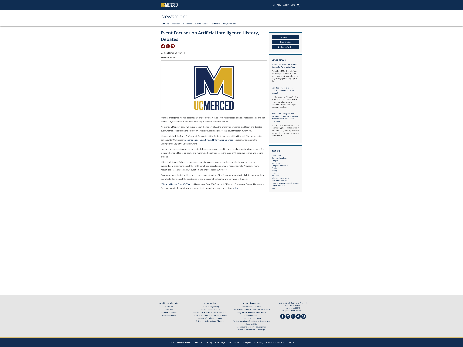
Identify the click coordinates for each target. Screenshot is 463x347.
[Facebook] (282, 317)
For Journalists (229, 24)
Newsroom (174, 17)
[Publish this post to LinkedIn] (172, 46)
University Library (169, 315)
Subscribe (286, 37)
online (235, 188)
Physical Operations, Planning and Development (251, 321)
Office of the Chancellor (251, 306)
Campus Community (280, 165)
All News (165, 24)
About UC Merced (184, 342)
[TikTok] (298, 316)
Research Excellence (279, 158)
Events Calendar (202, 24)
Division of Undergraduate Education (210, 321)
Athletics (216, 24)
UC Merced (169, 306)
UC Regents (246, 342)
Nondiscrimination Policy (276, 342)
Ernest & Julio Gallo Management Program (210, 315)
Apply (286, 4)
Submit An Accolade (286, 47)
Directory (277, 4)
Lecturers (275, 173)
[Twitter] (287, 316)
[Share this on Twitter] (163, 46)
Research (176, 24)
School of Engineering (210, 306)
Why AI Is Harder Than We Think (177, 184)
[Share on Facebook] (168, 46)
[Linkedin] (293, 317)
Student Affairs (251, 324)
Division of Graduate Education (210, 318)
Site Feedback (233, 342)
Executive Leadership (169, 312)
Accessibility (258, 342)
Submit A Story (286, 42)
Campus (275, 160)
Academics (276, 163)
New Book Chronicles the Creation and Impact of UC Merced (283, 90)
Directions (198, 342)
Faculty (274, 170)
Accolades (187, 24)
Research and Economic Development (251, 327)
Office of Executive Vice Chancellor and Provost (251, 309)
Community (276, 155)
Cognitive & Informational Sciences (285, 183)
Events (274, 168)
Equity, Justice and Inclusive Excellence (251, 312)
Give (293, 4)
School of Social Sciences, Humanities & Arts (210, 312)
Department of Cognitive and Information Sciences (209, 140)
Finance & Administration (251, 318)
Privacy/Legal (220, 342)
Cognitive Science (278, 186)
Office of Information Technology (251, 330)
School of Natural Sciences (210, 309)
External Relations (251, 315)
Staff (273, 188)
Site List (291, 342)
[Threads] (303, 316)
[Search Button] (298, 5)
